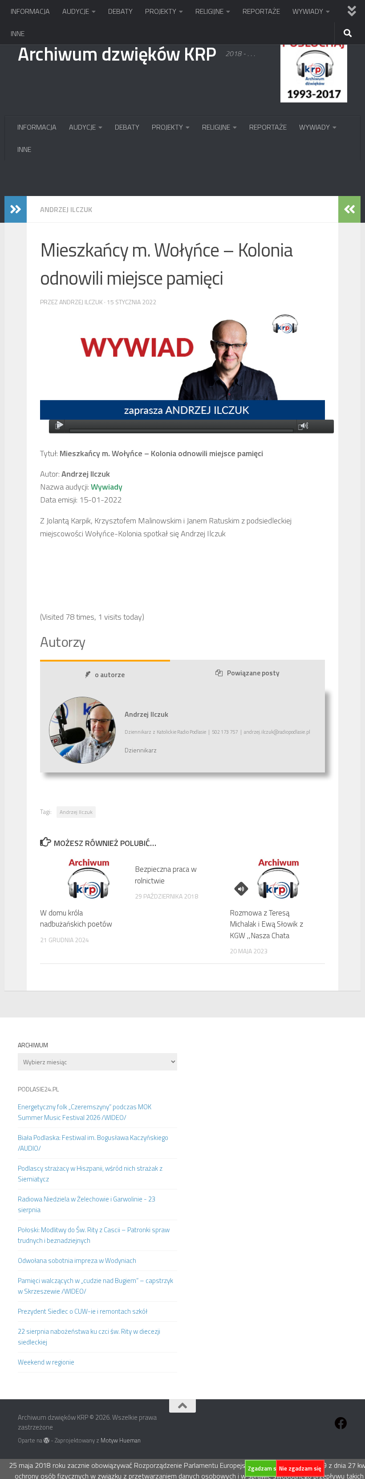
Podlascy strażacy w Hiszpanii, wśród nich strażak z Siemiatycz (90, 1173)
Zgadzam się (264, 1468)
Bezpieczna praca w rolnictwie (166, 875)
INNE (17, 33)
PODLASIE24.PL (38, 1089)
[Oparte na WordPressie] (46, 1440)
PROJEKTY (160, 11)
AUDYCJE (75, 11)
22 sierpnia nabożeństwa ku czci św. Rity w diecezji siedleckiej (89, 1336)
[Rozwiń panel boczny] (15, 209)
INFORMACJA (30, 11)
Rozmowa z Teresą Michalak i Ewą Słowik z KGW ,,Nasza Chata (266, 924)
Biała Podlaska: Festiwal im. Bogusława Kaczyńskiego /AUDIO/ (93, 1142)
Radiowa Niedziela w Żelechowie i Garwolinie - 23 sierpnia (86, 1204)
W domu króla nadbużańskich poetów (76, 918)
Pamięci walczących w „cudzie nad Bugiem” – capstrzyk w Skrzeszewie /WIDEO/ (95, 1285)
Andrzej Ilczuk (66, 209)
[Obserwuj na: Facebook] (341, 1423)
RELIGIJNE (209, 11)
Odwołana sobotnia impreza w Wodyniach (77, 1260)
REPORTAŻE (261, 11)
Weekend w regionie (46, 1362)
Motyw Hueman (121, 1440)
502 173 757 (225, 731)
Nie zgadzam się (300, 1468)
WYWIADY (307, 11)
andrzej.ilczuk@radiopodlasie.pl (277, 731)
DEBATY (120, 11)
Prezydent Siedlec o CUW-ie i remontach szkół (82, 1311)
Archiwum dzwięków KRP (117, 53)
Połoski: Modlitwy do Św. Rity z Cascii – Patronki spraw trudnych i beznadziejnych (94, 1235)
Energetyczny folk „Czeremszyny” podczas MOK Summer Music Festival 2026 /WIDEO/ (84, 1112)
